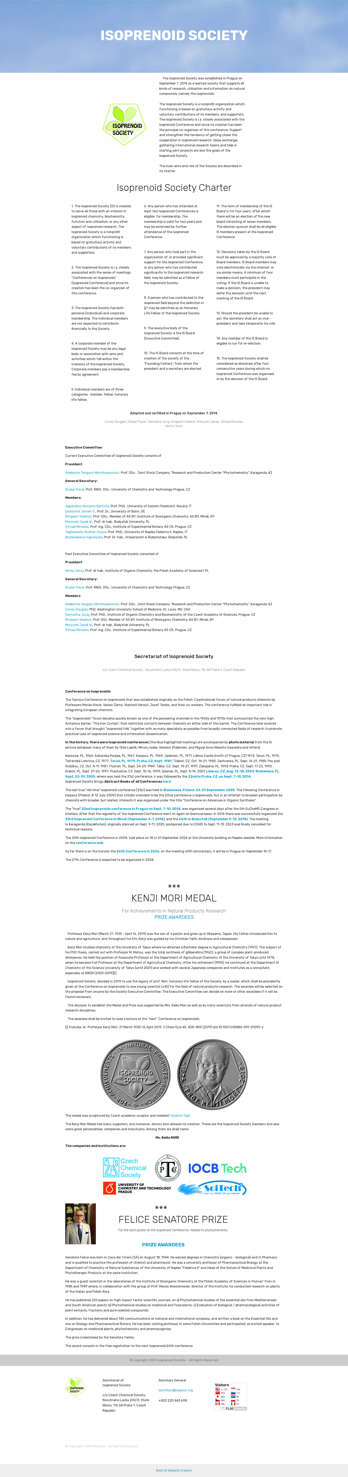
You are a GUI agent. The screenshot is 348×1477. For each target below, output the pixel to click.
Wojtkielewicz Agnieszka (84, 537)
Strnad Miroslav (77, 527)
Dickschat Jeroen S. (80, 511)
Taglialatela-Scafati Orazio (85, 532)
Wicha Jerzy (74, 571)
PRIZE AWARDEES (174, 917)
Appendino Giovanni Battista (87, 506)
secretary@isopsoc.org (175, 1390)
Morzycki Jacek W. (78, 522)
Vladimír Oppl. (180, 1116)
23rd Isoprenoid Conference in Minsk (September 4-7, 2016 (114, 819)
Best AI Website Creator (174, 1470)
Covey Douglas (76, 609)
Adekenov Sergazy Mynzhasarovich (92, 473)
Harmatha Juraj (77, 615)
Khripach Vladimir (78, 516)
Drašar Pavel (74, 489)
